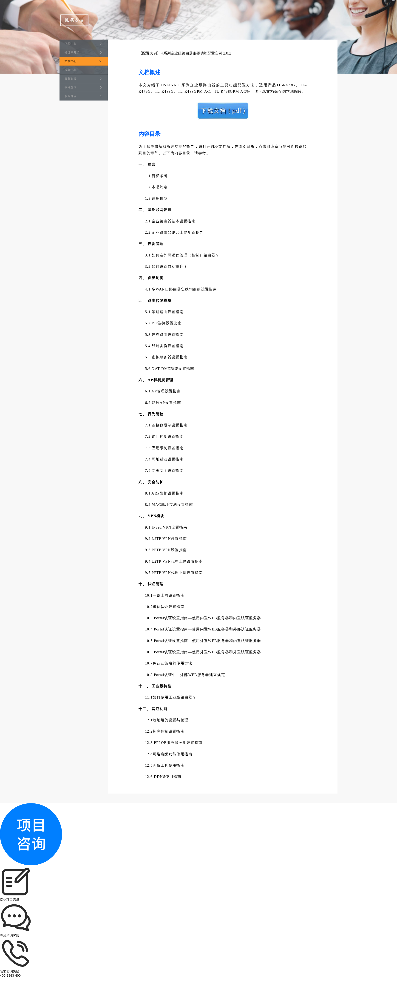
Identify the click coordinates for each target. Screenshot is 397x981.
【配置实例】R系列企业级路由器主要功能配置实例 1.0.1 (185, 53)
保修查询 (71, 87)
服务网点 (71, 96)
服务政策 (71, 78)
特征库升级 (72, 52)
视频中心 (71, 70)
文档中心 (71, 61)
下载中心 (71, 43)
